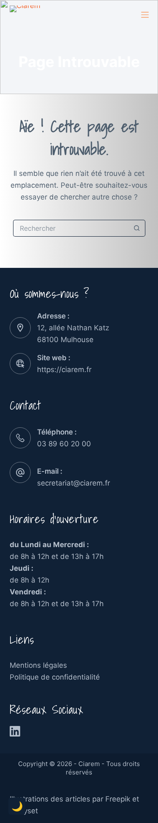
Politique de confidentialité (55, 677)
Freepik (117, 799)
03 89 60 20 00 (64, 444)
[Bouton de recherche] (137, 228)
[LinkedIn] (15, 731)
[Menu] (145, 15)
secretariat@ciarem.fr (73, 483)
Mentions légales (38, 665)
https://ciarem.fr (64, 369)
